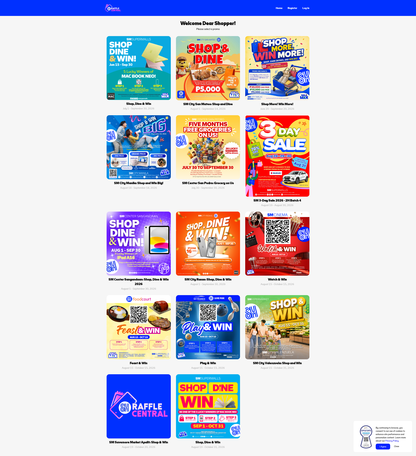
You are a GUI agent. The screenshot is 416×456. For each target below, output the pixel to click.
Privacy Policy (392, 440)
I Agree (383, 446)
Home (279, 8)
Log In (305, 8)
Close (396, 446)
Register (292, 8)
